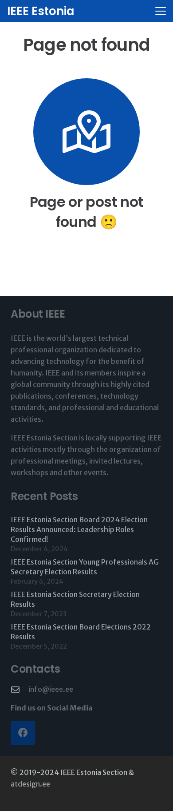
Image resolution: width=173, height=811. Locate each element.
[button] (160, 11)
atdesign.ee (30, 783)
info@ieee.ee (50, 689)
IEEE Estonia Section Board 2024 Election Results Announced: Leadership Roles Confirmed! (79, 529)
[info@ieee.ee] (19, 689)
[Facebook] (23, 733)
